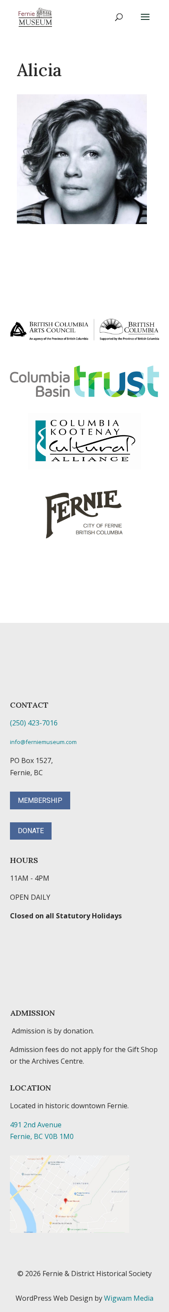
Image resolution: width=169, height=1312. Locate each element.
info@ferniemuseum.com (43, 742)
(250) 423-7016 (34, 723)
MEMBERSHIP (40, 800)
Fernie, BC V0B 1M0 (42, 1136)
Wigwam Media (128, 1298)
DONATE (31, 831)
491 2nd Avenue (36, 1124)
